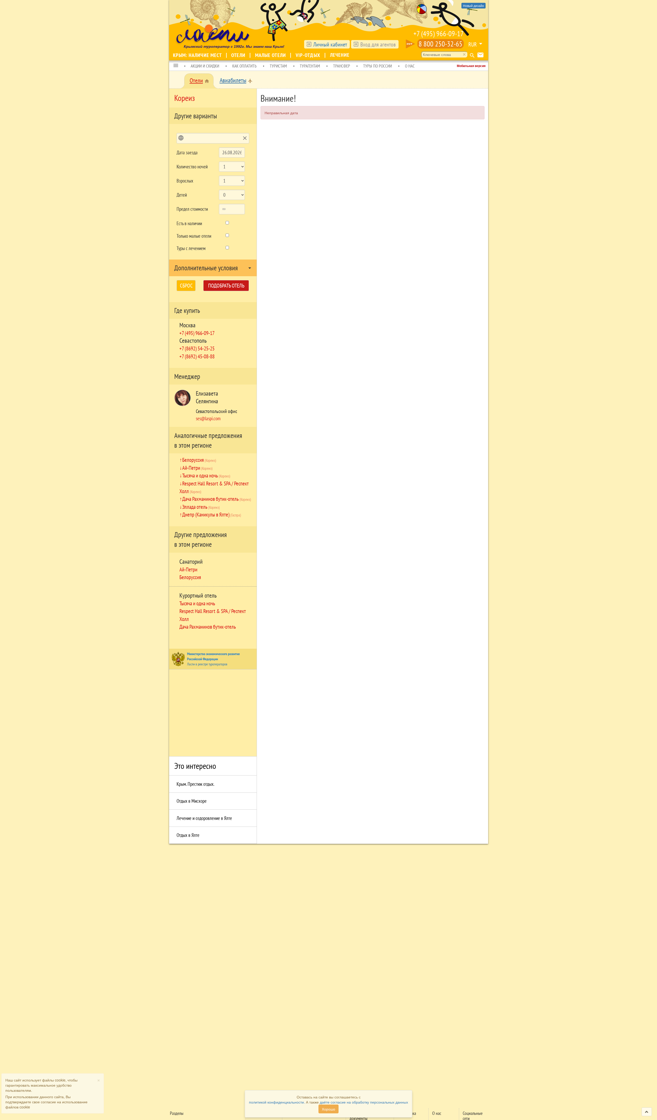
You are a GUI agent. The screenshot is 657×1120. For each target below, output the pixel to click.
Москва (187, 325)
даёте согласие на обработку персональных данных (364, 1102)
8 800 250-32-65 (440, 44)
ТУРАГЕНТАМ (310, 66)
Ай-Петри (197, 467)
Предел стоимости (192, 209)
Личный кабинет (330, 44)
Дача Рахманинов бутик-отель (216, 498)
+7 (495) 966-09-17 (438, 33)
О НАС (410, 66)
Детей (182, 195)
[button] (176, 65)
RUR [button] (472, 44)
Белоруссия (199, 459)
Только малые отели (194, 236)
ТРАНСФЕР (341, 66)
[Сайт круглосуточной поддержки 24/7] (410, 43)
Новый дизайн (473, 5)
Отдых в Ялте (188, 835)
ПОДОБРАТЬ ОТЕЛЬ (226, 285)
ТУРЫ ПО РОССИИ (377, 66)
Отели (239, 55)
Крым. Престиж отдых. (195, 784)
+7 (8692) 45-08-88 (197, 356)
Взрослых (185, 181)
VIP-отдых (309, 55)
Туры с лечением (191, 248)
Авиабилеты (233, 80)
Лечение (340, 55)
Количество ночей (192, 167)
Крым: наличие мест (198, 55)
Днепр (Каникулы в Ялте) (211, 514)
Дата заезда (187, 152)
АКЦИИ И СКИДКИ (205, 66)
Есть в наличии (189, 223)
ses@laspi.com (208, 418)
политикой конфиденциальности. (277, 1102)
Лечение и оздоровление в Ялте (204, 818)
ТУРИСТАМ (278, 66)
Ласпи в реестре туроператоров (207, 664)
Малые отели (271, 55)
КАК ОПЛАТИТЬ (244, 66)
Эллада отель (201, 506)
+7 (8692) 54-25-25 (197, 348)
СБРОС (186, 285)
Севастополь (193, 340)
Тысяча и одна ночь (206, 475)
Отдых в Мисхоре (192, 801)
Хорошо (328, 1109)
